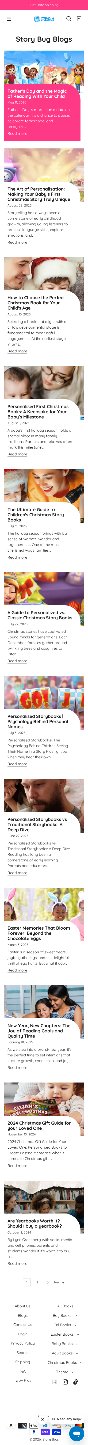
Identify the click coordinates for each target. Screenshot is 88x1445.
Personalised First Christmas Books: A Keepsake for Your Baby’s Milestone (38, 412)
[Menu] (9, 18)
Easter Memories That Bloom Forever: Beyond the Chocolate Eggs (39, 933)
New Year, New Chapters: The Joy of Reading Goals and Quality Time (39, 1031)
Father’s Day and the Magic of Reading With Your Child (37, 93)
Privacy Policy (23, 1343)
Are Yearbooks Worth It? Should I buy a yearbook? (35, 1223)
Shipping (22, 1361)
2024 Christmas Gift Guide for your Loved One (39, 1125)
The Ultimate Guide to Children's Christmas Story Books (36, 515)
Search (23, 1352)
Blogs (23, 1315)
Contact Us (22, 1324)
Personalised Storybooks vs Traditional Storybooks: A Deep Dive (37, 824)
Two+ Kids (22, 1380)
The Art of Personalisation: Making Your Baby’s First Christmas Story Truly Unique (39, 194)
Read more (17, 133)
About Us (23, 1306)
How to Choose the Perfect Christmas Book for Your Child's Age (36, 303)
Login (22, 1334)
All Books (65, 1306)
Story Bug (50, 1439)
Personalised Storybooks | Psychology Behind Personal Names (38, 721)
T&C (22, 1371)
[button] (69, 18)
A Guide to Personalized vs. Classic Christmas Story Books (40, 615)
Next (57, 1282)
